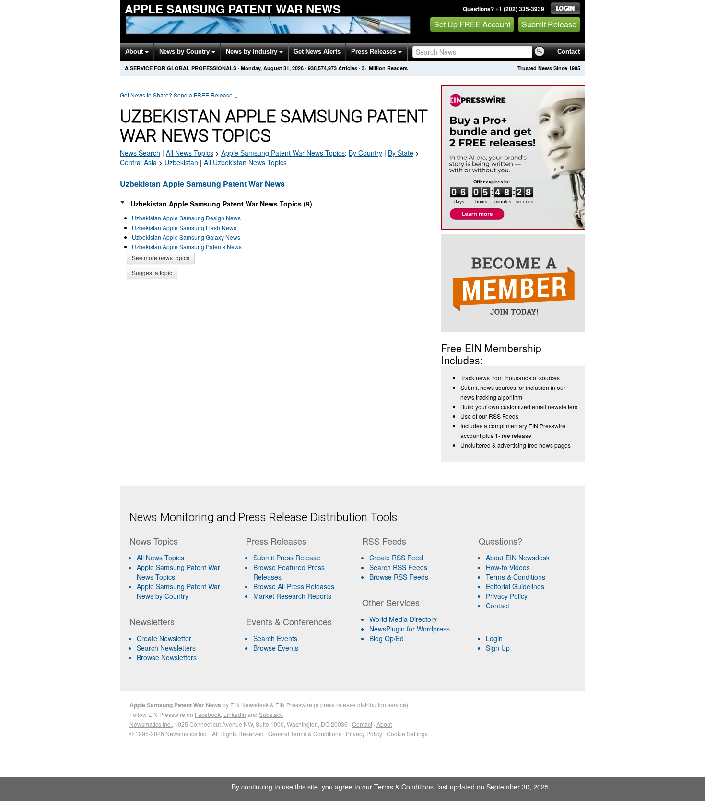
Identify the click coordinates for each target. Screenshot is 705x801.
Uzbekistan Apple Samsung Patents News (187, 247)
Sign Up (498, 648)
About (135, 51)
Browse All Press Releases (293, 586)
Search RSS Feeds (398, 567)
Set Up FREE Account (472, 24)
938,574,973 (322, 68)
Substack (271, 714)
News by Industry (252, 51)
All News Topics (189, 153)
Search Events (275, 638)
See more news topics (160, 258)
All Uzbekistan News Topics (245, 162)
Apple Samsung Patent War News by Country (178, 591)
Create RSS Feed (396, 557)
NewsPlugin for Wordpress (409, 628)
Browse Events (275, 648)
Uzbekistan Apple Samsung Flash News (184, 227)
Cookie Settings (407, 733)
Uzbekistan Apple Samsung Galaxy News (186, 237)
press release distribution (353, 705)
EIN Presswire (293, 705)
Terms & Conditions (515, 577)
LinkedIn (234, 714)
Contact (568, 51)
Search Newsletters (166, 648)
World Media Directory (403, 619)
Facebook (208, 714)
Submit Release (549, 24)
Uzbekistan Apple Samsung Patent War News (202, 183)
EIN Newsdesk (249, 705)
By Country (365, 153)
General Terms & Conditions (304, 733)
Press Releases (374, 51)
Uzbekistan (181, 162)
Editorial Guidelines (515, 586)
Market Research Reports (292, 596)
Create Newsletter (164, 638)
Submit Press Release (286, 557)
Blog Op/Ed (386, 638)
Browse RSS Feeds (398, 577)
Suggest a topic (152, 272)
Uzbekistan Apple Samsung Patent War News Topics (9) (221, 203)
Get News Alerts (317, 51)
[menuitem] (184, 572)
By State (400, 153)
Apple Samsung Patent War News (233, 8)
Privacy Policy (507, 596)
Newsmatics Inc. (150, 724)
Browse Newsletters (167, 657)
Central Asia (138, 162)
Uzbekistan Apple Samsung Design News (186, 218)
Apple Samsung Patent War (283, 153)
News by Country (185, 51)
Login (494, 638)
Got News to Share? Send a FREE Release (179, 95)
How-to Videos (508, 567)
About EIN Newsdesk (518, 557)
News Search (140, 153)
